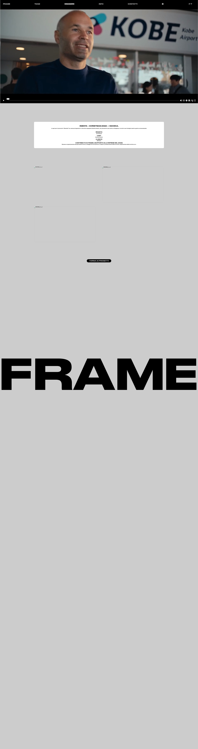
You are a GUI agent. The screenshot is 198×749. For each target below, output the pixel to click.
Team (37, 4)
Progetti (69, 4)
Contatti (133, 4)
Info (101, 4)
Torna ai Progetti (99, 261)
